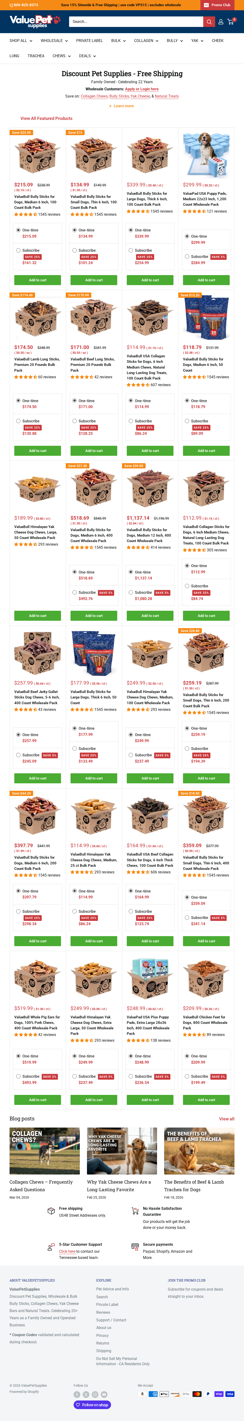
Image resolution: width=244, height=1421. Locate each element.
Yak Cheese (140, 96)
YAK (194, 40)
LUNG (14, 56)
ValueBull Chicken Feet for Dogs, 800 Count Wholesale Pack (205, 1023)
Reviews (103, 1312)
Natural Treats (167, 96)
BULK (116, 40)
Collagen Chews (94, 96)
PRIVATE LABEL (89, 40)
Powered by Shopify (24, 1392)
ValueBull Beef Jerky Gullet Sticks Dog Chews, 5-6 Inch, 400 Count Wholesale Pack (37, 697)
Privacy (102, 1335)
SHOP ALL (18, 40)
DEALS (85, 56)
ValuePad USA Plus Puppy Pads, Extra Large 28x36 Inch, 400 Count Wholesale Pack (148, 1025)
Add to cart (37, 280)
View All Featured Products (46, 118)
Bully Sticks (119, 96)
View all (227, 1118)
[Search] (209, 21)
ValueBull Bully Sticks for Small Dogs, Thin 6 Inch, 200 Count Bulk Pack (206, 700)
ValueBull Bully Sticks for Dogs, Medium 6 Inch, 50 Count (203, 365)
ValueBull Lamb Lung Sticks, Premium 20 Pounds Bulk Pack (37, 365)
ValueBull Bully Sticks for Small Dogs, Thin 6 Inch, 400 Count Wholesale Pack (206, 863)
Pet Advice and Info (112, 1289)
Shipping (103, 1351)
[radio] (18, 230)
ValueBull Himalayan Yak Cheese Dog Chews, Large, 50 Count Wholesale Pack (35, 532)
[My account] (221, 21)
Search (102, 1297)
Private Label (107, 1304)
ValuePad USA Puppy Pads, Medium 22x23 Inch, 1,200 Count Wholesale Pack (205, 199)
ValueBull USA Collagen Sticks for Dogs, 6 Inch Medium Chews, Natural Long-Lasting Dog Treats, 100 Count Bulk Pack (147, 367)
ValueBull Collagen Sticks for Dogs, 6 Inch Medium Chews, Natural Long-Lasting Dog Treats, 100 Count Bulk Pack (206, 535)
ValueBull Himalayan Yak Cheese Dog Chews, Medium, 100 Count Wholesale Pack (150, 697)
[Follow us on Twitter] (86, 1394)
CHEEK (218, 40)
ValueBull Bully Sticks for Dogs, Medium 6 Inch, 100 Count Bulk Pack (35, 202)
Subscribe (208, 256)
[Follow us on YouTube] (104, 1394)
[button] (26, 214)
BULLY (172, 40)
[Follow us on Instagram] (95, 1394)
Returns (102, 1343)
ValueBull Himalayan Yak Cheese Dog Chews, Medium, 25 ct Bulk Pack (94, 860)
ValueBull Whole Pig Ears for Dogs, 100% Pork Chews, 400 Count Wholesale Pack (37, 1023)
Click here (67, 1251)
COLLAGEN (143, 40)
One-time (30, 230)
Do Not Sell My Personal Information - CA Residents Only (123, 1361)
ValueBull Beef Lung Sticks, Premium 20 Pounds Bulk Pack (93, 365)
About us (103, 1327)
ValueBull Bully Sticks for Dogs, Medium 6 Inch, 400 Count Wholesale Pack (92, 535)
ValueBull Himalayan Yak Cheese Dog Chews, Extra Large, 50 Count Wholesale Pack (92, 1025)
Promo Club (221, 5)
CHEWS (59, 56)
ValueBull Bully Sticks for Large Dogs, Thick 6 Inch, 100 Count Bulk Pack (147, 199)
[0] (231, 22)
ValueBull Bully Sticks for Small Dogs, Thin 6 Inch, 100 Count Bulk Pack (94, 202)
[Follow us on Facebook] (77, 1394)
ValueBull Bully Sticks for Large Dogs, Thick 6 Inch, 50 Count (94, 697)
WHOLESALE (52, 40)
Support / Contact (111, 1320)
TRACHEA (36, 56)
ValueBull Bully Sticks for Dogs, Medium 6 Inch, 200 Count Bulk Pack (35, 863)
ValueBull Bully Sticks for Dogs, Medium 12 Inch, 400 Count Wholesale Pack (149, 535)
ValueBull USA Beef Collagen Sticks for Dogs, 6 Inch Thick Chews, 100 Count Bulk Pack (150, 860)
